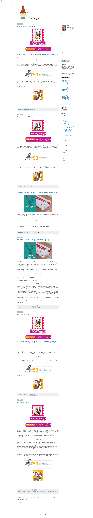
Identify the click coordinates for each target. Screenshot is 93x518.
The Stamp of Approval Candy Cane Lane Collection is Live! (37, 192)
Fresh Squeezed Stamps (66, 83)
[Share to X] (33, 109)
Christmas (33, 307)
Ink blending (33, 491)
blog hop (21, 307)
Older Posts (56, 497)
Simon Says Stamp (64, 103)
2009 (64, 161)
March (65, 147)
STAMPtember (50, 491)
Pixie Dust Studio (64, 98)
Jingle (69, 25)
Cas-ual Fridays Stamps (65, 104)
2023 (64, 115)
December (66, 121)
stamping (47, 307)
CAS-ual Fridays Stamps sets (52, 343)
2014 (64, 153)
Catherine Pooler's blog (34, 297)
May (64, 143)
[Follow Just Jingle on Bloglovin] (65, 61)
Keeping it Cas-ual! (23, 314)
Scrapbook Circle (64, 96)
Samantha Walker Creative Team (67, 99)
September (66, 124)
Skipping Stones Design (65, 94)
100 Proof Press (64, 92)
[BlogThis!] (32, 109)
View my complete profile (66, 33)
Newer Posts (20, 497)
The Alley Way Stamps (65, 95)
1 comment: (26, 186)
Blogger (51, 514)
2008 (64, 163)
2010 (64, 160)
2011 (64, 158)
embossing (29, 491)
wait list (54, 265)
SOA (39, 307)
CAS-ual (30, 342)
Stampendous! (64, 90)
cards (25, 307)
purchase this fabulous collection (34, 214)
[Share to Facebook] (34, 109)
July (64, 140)
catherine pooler (28, 307)
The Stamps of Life (64, 79)
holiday (36, 307)
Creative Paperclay (65, 102)
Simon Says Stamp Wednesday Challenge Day (28, 145)
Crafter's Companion (65, 80)
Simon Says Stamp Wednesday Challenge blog (39, 166)
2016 (64, 120)
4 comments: (26, 109)
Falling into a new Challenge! (26, 26)
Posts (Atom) (24, 499)
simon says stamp (44, 491)
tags (50, 307)
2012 (64, 157)
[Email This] (31, 109)
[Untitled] (38, 60)
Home (38, 497)
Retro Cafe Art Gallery (65, 88)
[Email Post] (38, 109)
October (65, 123)
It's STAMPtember (40, 430)
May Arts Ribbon (64, 89)
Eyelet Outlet (63, 84)
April (65, 145)
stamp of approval (43, 307)
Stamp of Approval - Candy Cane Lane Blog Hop (33, 240)
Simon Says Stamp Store (50, 167)
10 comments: (26, 489)
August (65, 139)
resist (40, 491)
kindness (36, 491)
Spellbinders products (36, 55)
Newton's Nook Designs (65, 81)
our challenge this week (53, 432)
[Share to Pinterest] (36, 109)
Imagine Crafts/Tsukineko (66, 82)
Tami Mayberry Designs (65, 91)
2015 (64, 152)
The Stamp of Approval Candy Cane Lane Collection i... (68, 130)
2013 (64, 155)
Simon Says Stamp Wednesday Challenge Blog (47, 341)
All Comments (65, 55)
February (65, 148)
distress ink (25, 491)
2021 (64, 118)
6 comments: (26, 394)
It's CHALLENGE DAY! (25, 117)
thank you (54, 491)
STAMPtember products (31, 435)
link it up (52, 454)
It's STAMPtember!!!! (24, 402)
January (65, 150)
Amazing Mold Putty (65, 100)
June (65, 142)
